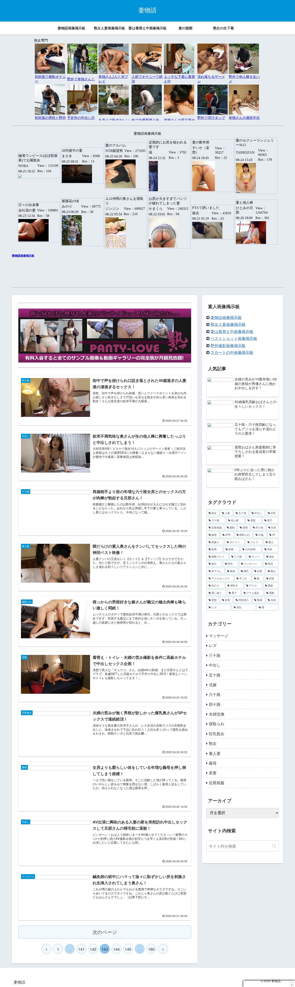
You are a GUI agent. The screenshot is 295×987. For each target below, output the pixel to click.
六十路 (214, 694)
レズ (213, 645)
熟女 (213, 743)
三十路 (214, 655)
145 (128, 949)
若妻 (213, 772)
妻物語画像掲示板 (226, 317)
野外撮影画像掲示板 (228, 345)
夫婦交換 (216, 714)
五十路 (214, 675)
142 (93, 949)
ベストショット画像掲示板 (234, 338)
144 (116, 949)
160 (151, 949)
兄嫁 (213, 684)
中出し (214, 665)
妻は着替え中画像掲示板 (232, 331)
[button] (274, 845)
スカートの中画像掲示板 (232, 352)
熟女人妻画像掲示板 (228, 324)
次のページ (105, 932)
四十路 (214, 704)
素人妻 (214, 753)
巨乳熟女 (216, 733)
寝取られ (216, 723)
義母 (213, 763)
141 (81, 949)
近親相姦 (216, 782)
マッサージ (218, 635)
